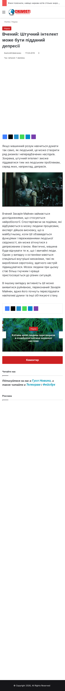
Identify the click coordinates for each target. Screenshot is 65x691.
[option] (32, 335)
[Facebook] (5, 137)
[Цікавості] (20, 12)
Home (7, 22)
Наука (14, 22)
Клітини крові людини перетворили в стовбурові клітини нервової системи (32, 338)
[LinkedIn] (16, 137)
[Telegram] (28, 137)
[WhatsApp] (22, 137)
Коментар (32, 359)
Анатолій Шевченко (12, 53)
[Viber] (33, 137)
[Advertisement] (32, 97)
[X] (10, 137)
